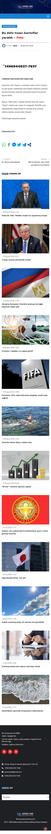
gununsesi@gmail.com (13, 772)
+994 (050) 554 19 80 (13, 768)
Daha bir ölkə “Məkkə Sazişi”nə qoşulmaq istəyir (24, 215)
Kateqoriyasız (9, 26)
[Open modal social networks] (29, 145)
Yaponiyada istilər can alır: (14, 578)
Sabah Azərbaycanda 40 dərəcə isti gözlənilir (23, 622)
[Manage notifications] (45, 829)
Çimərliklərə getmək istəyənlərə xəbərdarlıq (22, 711)
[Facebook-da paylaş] (9, 145)
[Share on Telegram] (24, 145)
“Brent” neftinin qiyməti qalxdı (16, 487)
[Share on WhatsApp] (4, 145)
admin (15, 46)
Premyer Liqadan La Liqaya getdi (17, 351)
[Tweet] (19, 145)
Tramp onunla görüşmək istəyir (16, 260)
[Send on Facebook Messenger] (14, 145)
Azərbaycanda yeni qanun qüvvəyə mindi (21, 666)
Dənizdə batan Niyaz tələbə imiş (17, 442)
